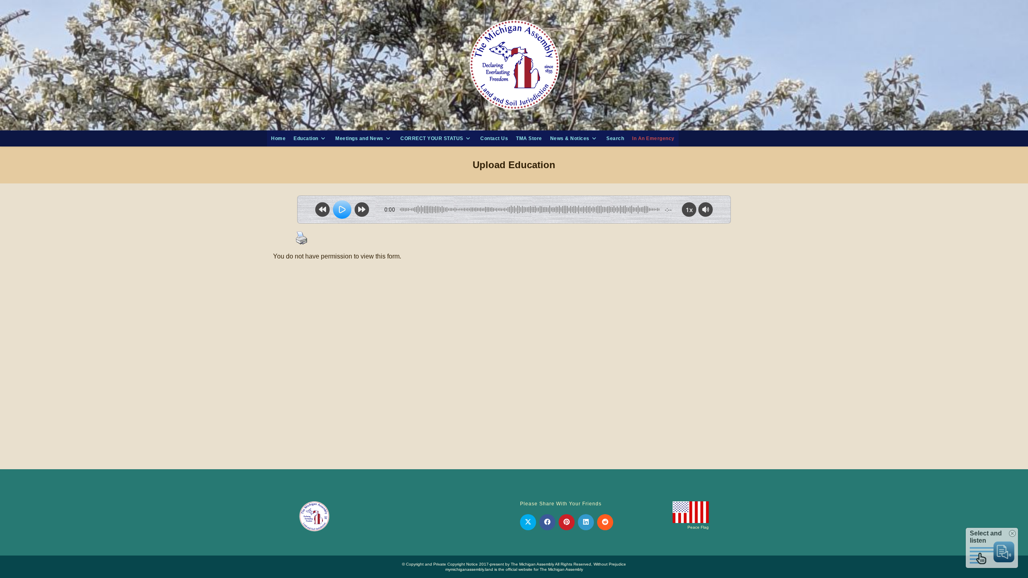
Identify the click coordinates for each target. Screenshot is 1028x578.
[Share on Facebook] (547, 522)
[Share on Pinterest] (567, 522)
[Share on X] (528, 522)
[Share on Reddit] (605, 522)
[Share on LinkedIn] (586, 522)
